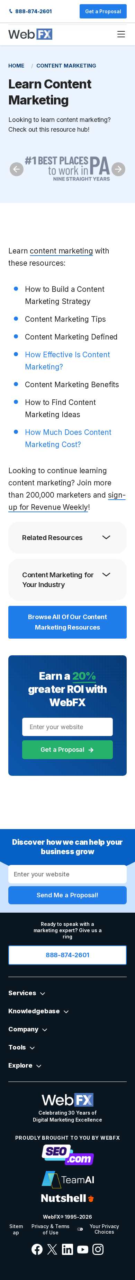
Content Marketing (66, 65)
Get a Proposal (103, 11)
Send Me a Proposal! (67, 895)
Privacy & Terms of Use (51, 1229)
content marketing (61, 251)
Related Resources (52, 537)
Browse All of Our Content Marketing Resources (67, 622)
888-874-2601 (33, 11)
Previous (17, 169)
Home (16, 65)
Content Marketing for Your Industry (57, 580)
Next (118, 169)
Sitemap (15, 1229)
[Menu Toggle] (121, 34)
